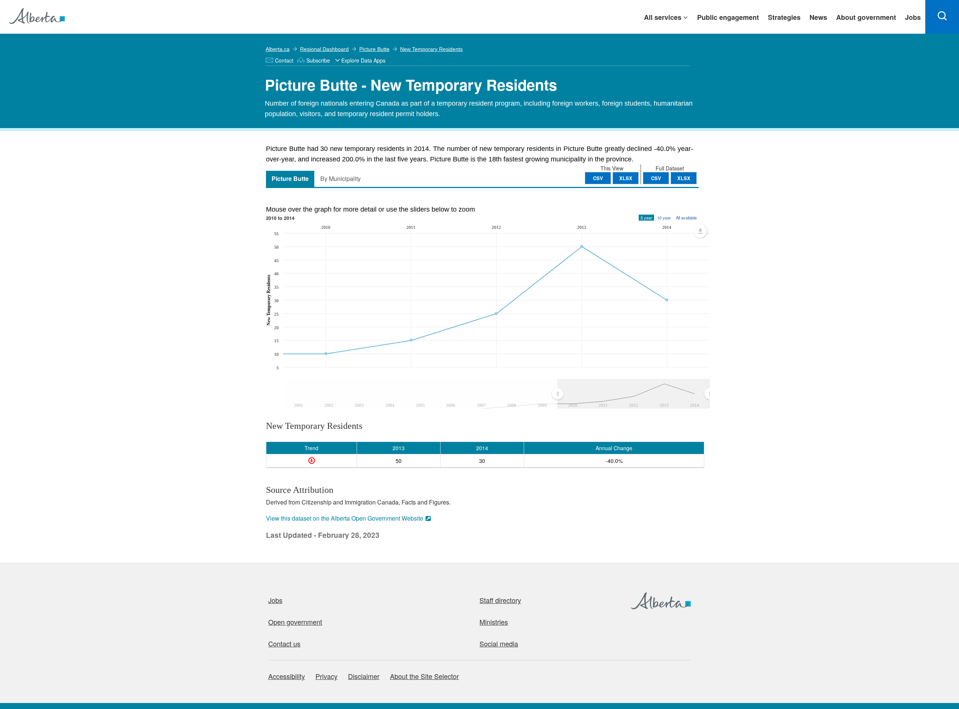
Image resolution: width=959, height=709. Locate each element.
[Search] (942, 17)
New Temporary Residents (431, 49)
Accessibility (286, 676)
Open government (295, 622)
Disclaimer (363, 676)
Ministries (494, 622)
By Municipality (340, 178)
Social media (499, 643)
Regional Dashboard (324, 49)
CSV (656, 178)
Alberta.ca (278, 49)
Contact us (284, 643)
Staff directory (500, 600)
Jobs (275, 600)
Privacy (326, 676)
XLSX (683, 178)
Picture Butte (374, 49)
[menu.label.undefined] (700, 231)
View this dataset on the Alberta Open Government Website (344, 518)
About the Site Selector (424, 676)
